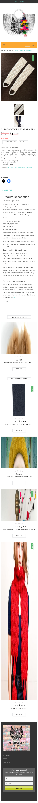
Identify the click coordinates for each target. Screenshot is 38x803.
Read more (19, 369)
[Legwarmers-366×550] (19, 121)
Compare (23, 142)
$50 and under (12, 167)
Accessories (21, 167)
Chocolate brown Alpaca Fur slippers (19, 362)
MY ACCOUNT (7, 755)
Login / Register (19, 1)
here (23, 278)
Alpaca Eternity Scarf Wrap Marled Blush (19, 529)
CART (5, 759)
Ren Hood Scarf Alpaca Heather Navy (19, 424)
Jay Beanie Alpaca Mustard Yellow (19, 477)
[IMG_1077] (19, 77)
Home (3, 50)
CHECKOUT (6, 762)
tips (14, 297)
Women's (10, 50)
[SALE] (19, 400)
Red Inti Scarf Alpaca (19, 708)
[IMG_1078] (19, 109)
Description (7, 190)
